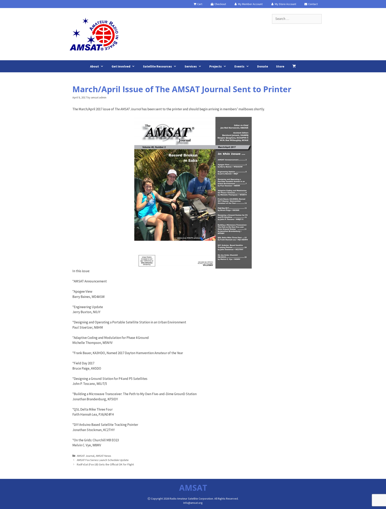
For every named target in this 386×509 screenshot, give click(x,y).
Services (191, 66)
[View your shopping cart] (294, 66)
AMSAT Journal (85, 456)
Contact (313, 4)
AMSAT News (103, 456)
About (94, 66)
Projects (215, 66)
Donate (262, 66)
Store (280, 66)
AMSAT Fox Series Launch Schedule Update (103, 460)
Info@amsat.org (193, 503)
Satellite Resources (157, 66)
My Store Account (285, 4)
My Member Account (250, 4)
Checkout (220, 4)
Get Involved (121, 66)
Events (239, 66)
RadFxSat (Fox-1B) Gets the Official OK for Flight (105, 464)
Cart (199, 4)
